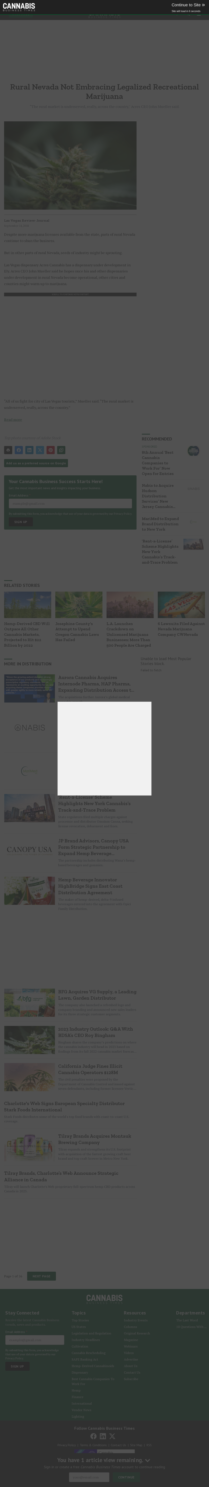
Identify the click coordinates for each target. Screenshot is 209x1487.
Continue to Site (188, 5)
